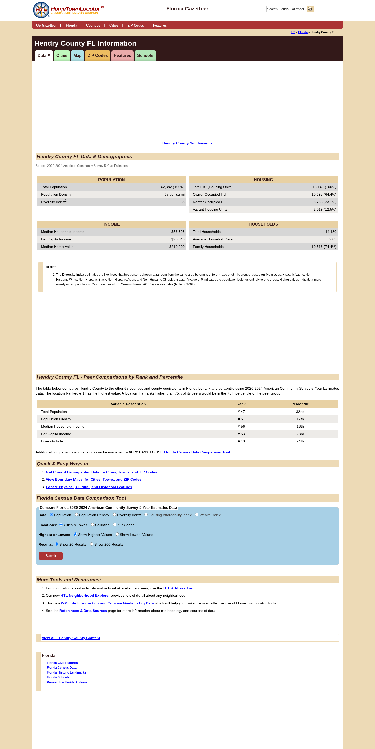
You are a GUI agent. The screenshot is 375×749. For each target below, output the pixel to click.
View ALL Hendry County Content (71, 638)
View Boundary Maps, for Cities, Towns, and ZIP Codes (94, 479)
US (293, 32)
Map (77, 55)
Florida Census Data (62, 667)
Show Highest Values (95, 534)
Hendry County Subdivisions (187, 143)
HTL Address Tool (178, 588)
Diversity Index (129, 515)
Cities (113, 25)
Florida (71, 25)
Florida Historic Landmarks (66, 672)
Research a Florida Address (67, 682)
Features (160, 25)
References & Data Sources (83, 610)
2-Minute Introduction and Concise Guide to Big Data (107, 603)
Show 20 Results (73, 544)
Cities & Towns (75, 525)
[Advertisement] (145, 100)
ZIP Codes (136, 25)
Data (42, 55)
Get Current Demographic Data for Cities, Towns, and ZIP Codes (101, 472)
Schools (145, 55)
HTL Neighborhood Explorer (85, 595)
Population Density (94, 515)
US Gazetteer (46, 25)
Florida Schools (58, 677)
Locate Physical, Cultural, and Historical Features (89, 487)
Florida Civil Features (62, 662)
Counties (93, 25)
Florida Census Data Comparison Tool (197, 452)
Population (62, 515)
